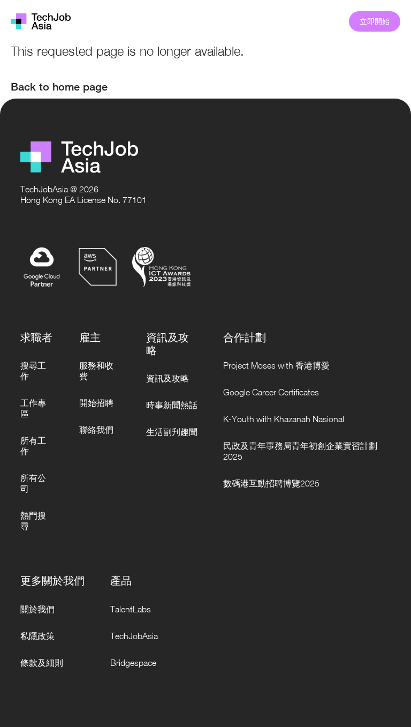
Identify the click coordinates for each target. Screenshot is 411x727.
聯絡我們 (96, 429)
